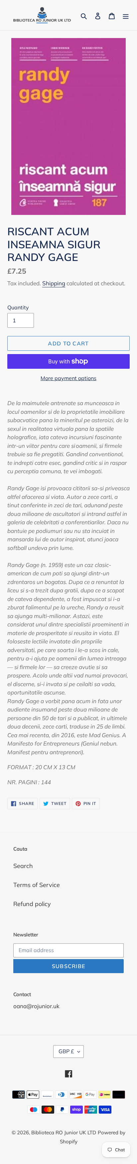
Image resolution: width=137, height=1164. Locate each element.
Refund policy (32, 904)
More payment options (68, 378)
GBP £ (66, 1051)
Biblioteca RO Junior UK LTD (63, 1132)
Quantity (18, 307)
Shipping (53, 283)
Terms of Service (36, 885)
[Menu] (126, 15)
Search (23, 866)
